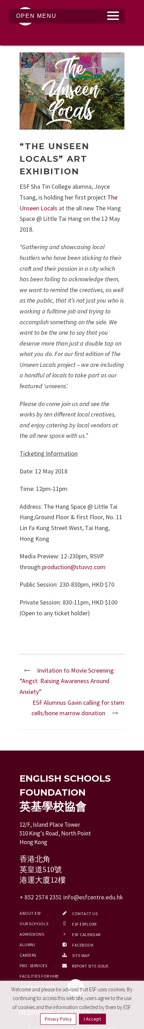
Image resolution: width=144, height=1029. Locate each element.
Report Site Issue (90, 966)
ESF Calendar (86, 934)
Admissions (32, 934)
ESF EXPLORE (84, 924)
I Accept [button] (92, 1019)
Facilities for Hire (39, 976)
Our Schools (34, 923)
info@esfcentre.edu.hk (93, 897)
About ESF (31, 913)
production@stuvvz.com (74, 567)
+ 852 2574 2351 (41, 897)
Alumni (27, 944)
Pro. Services (33, 965)
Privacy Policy (58, 1019)
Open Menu (36, 16)
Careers (28, 955)
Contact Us (85, 913)
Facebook (83, 945)
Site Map (80, 955)
